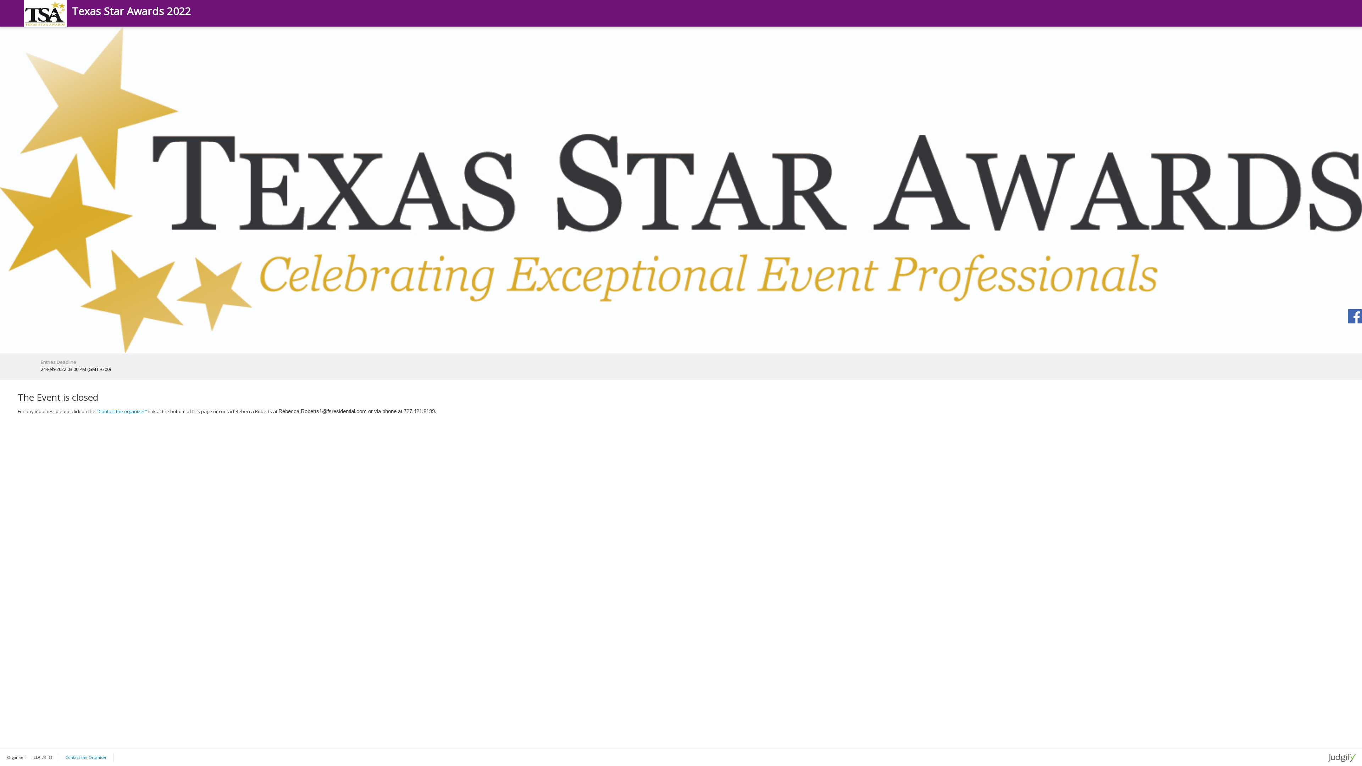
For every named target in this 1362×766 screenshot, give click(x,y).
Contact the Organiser (86, 757)
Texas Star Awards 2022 (131, 11)
